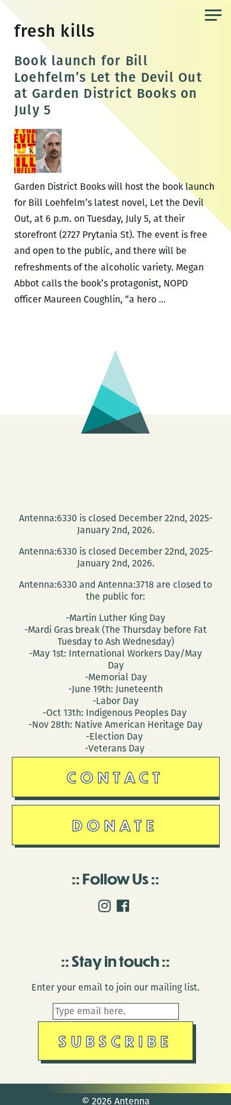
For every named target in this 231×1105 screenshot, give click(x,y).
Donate (115, 825)
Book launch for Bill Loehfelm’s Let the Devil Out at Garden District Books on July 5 (108, 85)
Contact (116, 777)
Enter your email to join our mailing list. (115, 987)
